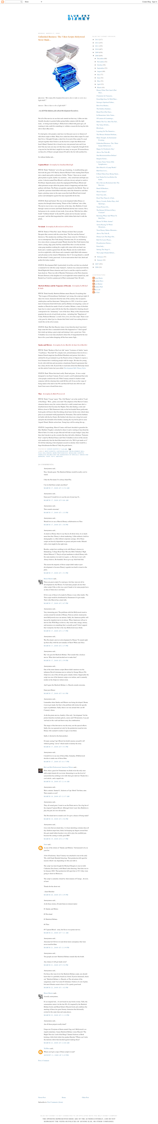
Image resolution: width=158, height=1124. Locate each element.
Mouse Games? (102, 191)
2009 (97, 52)
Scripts (81, 453)
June (99, 78)
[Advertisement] (56, 1078)
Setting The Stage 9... (104, 249)
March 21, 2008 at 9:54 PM (56, 965)
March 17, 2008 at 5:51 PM (56, 747)
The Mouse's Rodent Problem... (107, 134)
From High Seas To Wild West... (107, 99)
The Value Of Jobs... (103, 125)
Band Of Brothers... (103, 188)
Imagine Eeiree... (102, 158)
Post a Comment (43, 1060)
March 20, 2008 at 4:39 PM (56, 895)
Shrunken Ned (98, 287)
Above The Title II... (103, 233)
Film (40, 453)
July (98, 74)
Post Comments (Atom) (55, 1102)
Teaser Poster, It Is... (103, 207)
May (99, 81)
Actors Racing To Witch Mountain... (105, 225)
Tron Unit (96, 292)
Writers (59, 456)
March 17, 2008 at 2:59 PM (56, 660)
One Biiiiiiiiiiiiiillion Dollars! (107, 155)
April (99, 84)
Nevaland (73, 453)
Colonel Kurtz (98, 278)
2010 (97, 49)
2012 (97, 43)
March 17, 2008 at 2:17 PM (56, 631)
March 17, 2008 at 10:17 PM (56, 761)
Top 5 (53, 456)
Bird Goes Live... (102, 170)
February (100, 257)
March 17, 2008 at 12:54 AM (57, 488)
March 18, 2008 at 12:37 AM (57, 796)
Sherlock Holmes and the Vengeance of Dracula (58, 454)
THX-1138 (96, 289)
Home (64, 1097)
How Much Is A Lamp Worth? (106, 167)
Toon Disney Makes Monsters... (107, 230)
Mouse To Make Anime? (105, 221)
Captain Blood (62, 451)
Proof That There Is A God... (106, 198)
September (101, 68)
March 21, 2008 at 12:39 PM (56, 947)
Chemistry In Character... (105, 96)
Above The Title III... (103, 152)
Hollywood (47, 453)
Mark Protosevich (60, 453)
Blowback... (100, 128)
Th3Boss (47, 1048)
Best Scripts (50, 451)
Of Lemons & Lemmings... (105, 118)
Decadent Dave (98, 281)
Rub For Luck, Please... (104, 240)
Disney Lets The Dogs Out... (106, 236)
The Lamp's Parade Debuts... (106, 253)
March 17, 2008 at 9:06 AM (56, 500)
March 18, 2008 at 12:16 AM (57, 781)
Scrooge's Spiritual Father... (106, 102)
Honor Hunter (48, 578)
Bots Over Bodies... (103, 105)
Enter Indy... (101, 246)
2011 (97, 46)
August (99, 71)
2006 (97, 267)
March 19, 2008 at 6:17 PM (56, 839)
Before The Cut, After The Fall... (107, 121)
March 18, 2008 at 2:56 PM (56, 819)
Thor (48, 456)
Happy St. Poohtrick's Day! (105, 149)
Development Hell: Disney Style (75, 368)
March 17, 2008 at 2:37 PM (56, 646)
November (100, 62)
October (100, 65)
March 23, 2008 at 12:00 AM (57, 1043)
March (99, 87)
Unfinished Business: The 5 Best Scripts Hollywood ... (107, 144)
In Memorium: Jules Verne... (106, 115)
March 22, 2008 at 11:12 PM (56, 1015)
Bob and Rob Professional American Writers (58, 767)
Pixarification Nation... (104, 243)
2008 (97, 55)
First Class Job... (102, 195)
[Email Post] (69, 449)
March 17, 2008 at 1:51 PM (56, 573)
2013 (97, 39)
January (100, 260)
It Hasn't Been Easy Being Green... (108, 174)
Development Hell (76, 451)
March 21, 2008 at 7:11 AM (56, 933)
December (100, 58)
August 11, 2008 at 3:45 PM (56, 1055)
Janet (45, 844)
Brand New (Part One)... (104, 112)
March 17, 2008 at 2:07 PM (56, 603)
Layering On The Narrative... (106, 131)
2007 (97, 264)
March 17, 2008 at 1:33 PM (56, 512)
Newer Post (42, 1097)
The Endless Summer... (104, 109)
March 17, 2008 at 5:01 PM (56, 693)
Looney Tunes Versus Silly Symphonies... (105, 163)
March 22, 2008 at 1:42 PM (56, 987)
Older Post (85, 1097)
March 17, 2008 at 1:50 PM (56, 525)
